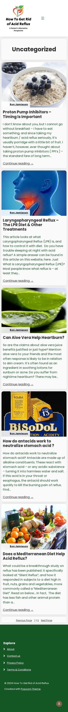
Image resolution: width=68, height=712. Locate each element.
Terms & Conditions (19, 669)
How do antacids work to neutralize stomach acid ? (28, 443)
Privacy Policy (15, 662)
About (10, 649)
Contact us (13, 655)
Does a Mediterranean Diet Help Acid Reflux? (34, 556)
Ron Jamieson (19, 104)
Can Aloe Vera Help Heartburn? (33, 337)
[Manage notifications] (59, 704)
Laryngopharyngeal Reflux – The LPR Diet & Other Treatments (31, 225)
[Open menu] (42, 18)
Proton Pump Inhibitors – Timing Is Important (27, 114)
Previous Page (24, 620)
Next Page (46, 620)
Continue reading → (18, 163)
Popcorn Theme (31, 689)
